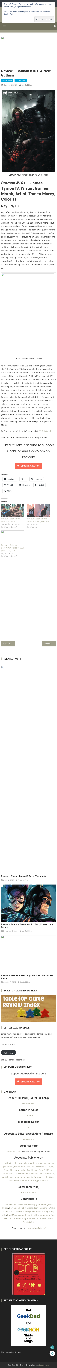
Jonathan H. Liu (14, 1151)
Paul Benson (10, 1204)
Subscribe (8, 1053)
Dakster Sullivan (39, 1218)
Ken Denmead (28, 1103)
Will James (30, 1211)
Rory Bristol (14, 1208)
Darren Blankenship (26, 1204)
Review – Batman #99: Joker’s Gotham (11, 520)
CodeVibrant (44, 1365)
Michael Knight (43, 1211)
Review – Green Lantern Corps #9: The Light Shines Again (27, 976)
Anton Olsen (24, 1215)
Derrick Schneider (12, 1218)
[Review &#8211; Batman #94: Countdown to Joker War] (38, 510)
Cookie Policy (9, 14)
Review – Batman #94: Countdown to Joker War (38, 520)
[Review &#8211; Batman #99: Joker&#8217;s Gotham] (12, 510)
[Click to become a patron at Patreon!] (28, 465)
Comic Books (7, 80)
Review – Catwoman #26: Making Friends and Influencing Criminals (50, 643)
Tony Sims (26, 1218)
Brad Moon (12, 1215)
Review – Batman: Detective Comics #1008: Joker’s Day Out (12, 548)
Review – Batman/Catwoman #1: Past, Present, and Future (27, 925)
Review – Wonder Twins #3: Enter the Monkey (24, 876)
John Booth (41, 1204)
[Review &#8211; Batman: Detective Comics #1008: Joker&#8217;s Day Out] (12, 537)
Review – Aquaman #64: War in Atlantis (10, 643)
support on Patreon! (36, 1228)
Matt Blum (28, 1115)
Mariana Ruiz (49, 1215)
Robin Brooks (27, 1208)
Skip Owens (36, 1215)
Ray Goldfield (26, 85)
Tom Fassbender (41, 1208)
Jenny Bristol (28, 1139)
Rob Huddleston (16, 1211)
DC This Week (21, 80)
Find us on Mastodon (11, 1352)
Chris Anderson (28, 1192)
